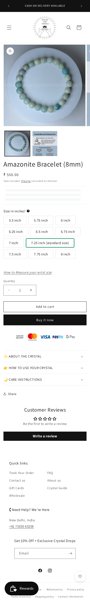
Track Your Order (21, 473)
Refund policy (55, 589)
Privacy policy (75, 589)
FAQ (50, 473)
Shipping (26, 180)
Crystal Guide (57, 488)
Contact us (17, 480)
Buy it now (45, 320)
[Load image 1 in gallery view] (17, 143)
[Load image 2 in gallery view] (45, 143)
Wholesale (17, 495)
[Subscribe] (70, 553)
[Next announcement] (81, 6)
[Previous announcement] (8, 6)
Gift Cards (16, 488)
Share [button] (12, 394)
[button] (9, 28)
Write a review (45, 436)
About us (54, 480)
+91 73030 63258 (21, 526)
